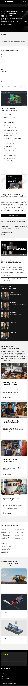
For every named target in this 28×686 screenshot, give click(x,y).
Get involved (8, 397)
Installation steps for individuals (21, 227)
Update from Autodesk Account (6, 227)
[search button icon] (23, 1)
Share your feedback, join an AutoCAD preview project (11, 279)
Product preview (19, 530)
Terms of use (3, 680)
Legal (2, 681)
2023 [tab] (9, 87)
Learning (3, 530)
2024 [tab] (3, 87)
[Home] (9, 2)
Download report (13, 215)
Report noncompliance (5, 678)
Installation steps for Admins (7, 233)
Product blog (4, 544)
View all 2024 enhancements (8, 166)
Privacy (2, 673)
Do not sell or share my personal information (9, 675)
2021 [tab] (20, 87)
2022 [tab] (15, 87)
